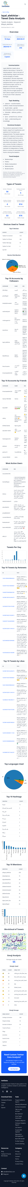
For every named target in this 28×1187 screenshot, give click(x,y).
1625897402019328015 (8, 615)
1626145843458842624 (8, 578)
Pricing (17, 1151)
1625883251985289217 (8, 700)
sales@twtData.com (8, 1172)
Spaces (3, 1107)
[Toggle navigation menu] (25, 4)
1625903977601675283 (8, 606)
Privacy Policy (19, 1161)
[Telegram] (23, 1176)
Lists (2, 1105)
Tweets (3, 1102)
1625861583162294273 (8, 597)
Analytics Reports (20, 1120)
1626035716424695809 (8, 621)
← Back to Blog (5, 12)
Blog (2, 1151)
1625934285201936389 (8, 652)
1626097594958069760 (8, 592)
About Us (18, 1154)
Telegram (6, 1174)
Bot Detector (19, 1114)
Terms (17, 1159)
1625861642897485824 (8, 722)
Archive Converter (20, 1107)
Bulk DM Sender (20, 1139)
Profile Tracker (19, 1141)
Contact (17, 1156)
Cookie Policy (19, 1164)
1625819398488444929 (8, 741)
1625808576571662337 (8, 752)
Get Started (14, 1069)
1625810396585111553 (8, 733)
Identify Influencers (21, 1104)
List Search (18, 1127)
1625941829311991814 (8, 628)
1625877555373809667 (8, 585)
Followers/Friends (6, 1100)
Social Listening (19, 1143)
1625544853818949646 (8, 640)
